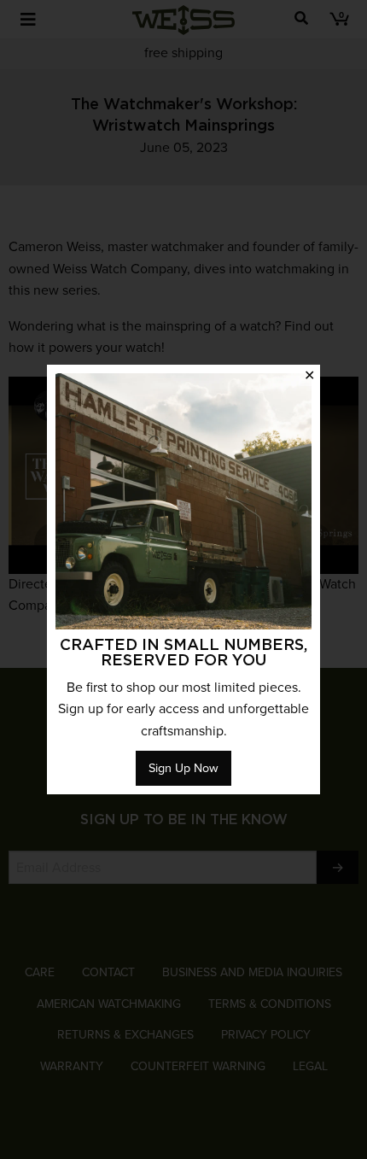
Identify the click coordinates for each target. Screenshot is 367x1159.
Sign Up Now (183, 768)
